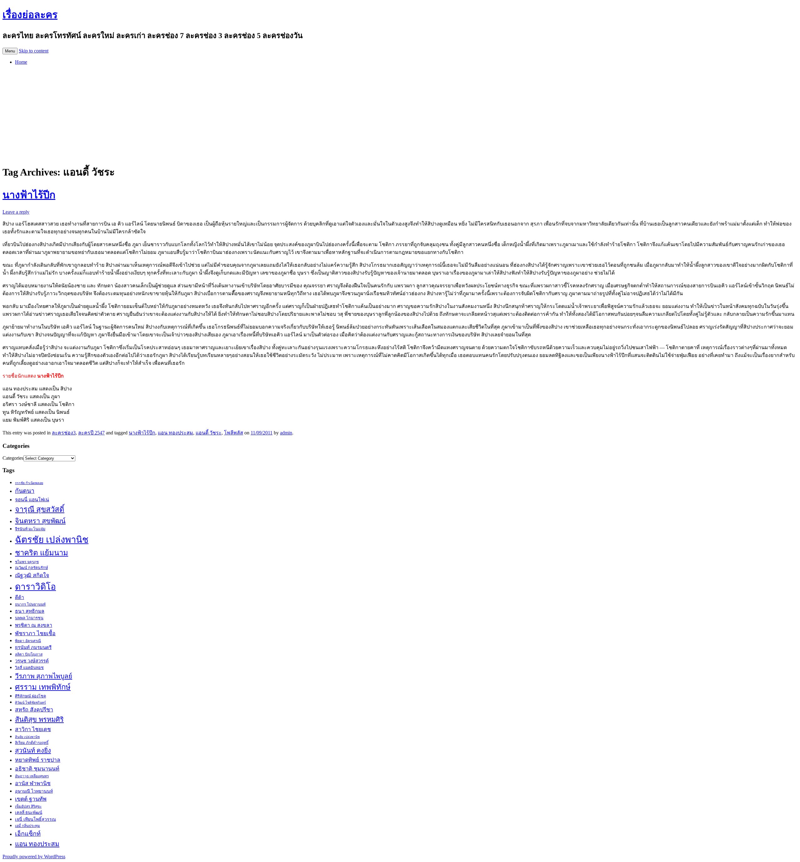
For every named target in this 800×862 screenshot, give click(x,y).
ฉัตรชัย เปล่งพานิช (51, 540)
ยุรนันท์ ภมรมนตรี (33, 647)
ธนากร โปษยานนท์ (30, 604)
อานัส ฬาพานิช (33, 783)
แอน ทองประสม (175, 432)
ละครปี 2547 (91, 432)
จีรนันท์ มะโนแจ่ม (30, 529)
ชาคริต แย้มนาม (41, 553)
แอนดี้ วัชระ (209, 432)
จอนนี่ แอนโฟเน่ (32, 499)
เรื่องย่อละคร (30, 14)
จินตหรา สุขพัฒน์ (40, 521)
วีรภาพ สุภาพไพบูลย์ (43, 676)
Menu (10, 51)
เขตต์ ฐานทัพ (31, 799)
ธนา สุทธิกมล (29, 611)
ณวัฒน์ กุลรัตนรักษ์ (31, 568)
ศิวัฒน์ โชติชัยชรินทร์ (30, 702)
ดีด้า (19, 597)
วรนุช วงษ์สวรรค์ (32, 660)
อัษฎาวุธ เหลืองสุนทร (32, 776)
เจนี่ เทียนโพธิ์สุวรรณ (35, 819)
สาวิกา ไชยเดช (33, 729)
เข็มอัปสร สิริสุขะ (28, 806)
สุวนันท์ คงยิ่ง (33, 750)
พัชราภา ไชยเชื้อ (35, 633)
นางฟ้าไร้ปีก (28, 195)
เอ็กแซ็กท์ (28, 833)
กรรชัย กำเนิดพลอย (29, 483)
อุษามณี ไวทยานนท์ (34, 791)
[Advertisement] (400, 113)
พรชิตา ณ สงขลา (33, 625)
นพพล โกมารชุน (29, 618)
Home (21, 62)
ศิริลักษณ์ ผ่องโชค (30, 696)
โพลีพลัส (233, 432)
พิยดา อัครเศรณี (28, 641)
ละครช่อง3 (64, 432)
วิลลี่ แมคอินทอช (29, 668)
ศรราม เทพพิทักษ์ (43, 687)
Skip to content (33, 50)
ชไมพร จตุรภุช (27, 562)
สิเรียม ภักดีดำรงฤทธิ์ (31, 743)
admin (286, 432)
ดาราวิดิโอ (35, 587)
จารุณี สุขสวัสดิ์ (39, 509)
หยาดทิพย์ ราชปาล (37, 760)
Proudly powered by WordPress (33, 856)
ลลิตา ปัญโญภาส (28, 654)
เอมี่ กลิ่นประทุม (27, 826)
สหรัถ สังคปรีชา (34, 709)
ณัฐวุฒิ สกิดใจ (32, 575)
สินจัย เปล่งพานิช (27, 737)
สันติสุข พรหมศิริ (39, 719)
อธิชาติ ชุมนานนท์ (37, 768)
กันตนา (24, 491)
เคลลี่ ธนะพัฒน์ (28, 812)
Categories (12, 458)
